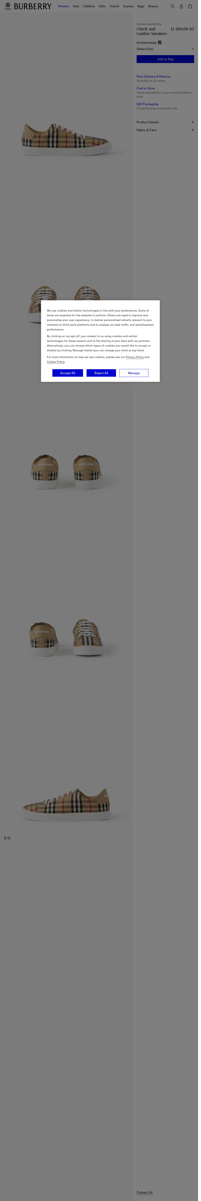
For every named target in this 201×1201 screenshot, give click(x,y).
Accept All (67, 373)
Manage (134, 373)
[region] (100, 341)
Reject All (101, 373)
